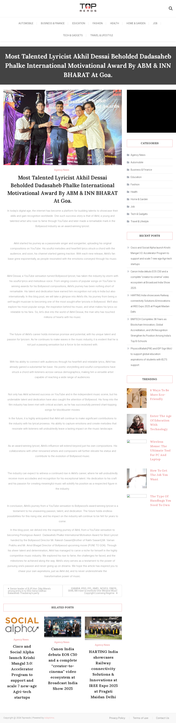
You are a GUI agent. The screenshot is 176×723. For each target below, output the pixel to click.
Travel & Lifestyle (101, 35)
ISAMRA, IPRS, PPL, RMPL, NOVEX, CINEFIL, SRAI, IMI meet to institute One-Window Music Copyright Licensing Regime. (92, 590)
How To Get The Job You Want (159, 475)
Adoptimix (49, 717)
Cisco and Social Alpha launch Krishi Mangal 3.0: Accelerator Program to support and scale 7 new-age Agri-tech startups (151, 255)
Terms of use (140, 718)
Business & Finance (53, 23)
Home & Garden (135, 23)
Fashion (98, 23)
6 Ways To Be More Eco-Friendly (159, 394)
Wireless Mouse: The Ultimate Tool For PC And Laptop (160, 450)
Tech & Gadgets (73, 35)
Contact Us (162, 718)
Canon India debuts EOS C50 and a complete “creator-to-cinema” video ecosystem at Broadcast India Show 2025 (150, 279)
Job (155, 23)
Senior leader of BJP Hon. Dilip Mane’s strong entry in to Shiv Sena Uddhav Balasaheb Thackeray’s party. (29, 590)
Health (114, 23)
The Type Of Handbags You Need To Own (160, 500)
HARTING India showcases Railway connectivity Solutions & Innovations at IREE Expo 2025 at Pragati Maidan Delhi (103, 674)
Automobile (26, 23)
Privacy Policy (117, 718)
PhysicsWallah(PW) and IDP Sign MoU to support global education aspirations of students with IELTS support (151, 356)
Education (78, 23)
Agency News (61, 170)
